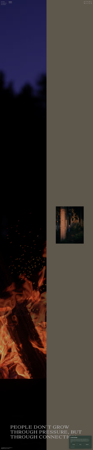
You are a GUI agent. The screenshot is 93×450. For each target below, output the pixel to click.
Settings (87, 444)
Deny (80, 444)
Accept (73, 444)
